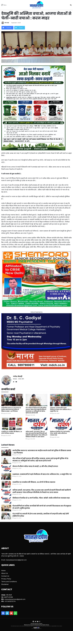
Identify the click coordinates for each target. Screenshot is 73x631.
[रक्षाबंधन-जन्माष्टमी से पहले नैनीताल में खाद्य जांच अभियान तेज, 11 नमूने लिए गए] (61, 400)
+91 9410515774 (9, 601)
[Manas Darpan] (36, 5)
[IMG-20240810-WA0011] (36, 369)
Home (3, 570)
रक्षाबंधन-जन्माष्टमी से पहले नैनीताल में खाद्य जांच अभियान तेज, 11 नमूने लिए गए (60, 409)
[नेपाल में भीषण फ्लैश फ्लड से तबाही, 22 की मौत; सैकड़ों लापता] (6, 468)
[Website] (14, 382)
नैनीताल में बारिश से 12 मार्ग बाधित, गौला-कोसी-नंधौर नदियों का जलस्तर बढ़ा (60, 433)
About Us (4, 573)
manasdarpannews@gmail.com (16, 560)
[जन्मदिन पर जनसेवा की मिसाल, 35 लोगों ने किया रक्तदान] (12, 424)
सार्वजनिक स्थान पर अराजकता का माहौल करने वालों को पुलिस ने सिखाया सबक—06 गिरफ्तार (11, 409)
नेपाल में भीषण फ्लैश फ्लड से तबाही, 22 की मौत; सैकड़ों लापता (35, 466)
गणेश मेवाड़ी (7, 22)
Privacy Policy (6, 579)
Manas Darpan (38, 623)
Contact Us (5, 576)
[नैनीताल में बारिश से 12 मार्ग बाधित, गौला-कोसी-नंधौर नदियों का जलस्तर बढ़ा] (61, 424)
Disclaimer (5, 584)
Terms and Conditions (9, 581)
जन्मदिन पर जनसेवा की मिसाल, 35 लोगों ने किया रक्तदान (11, 432)
